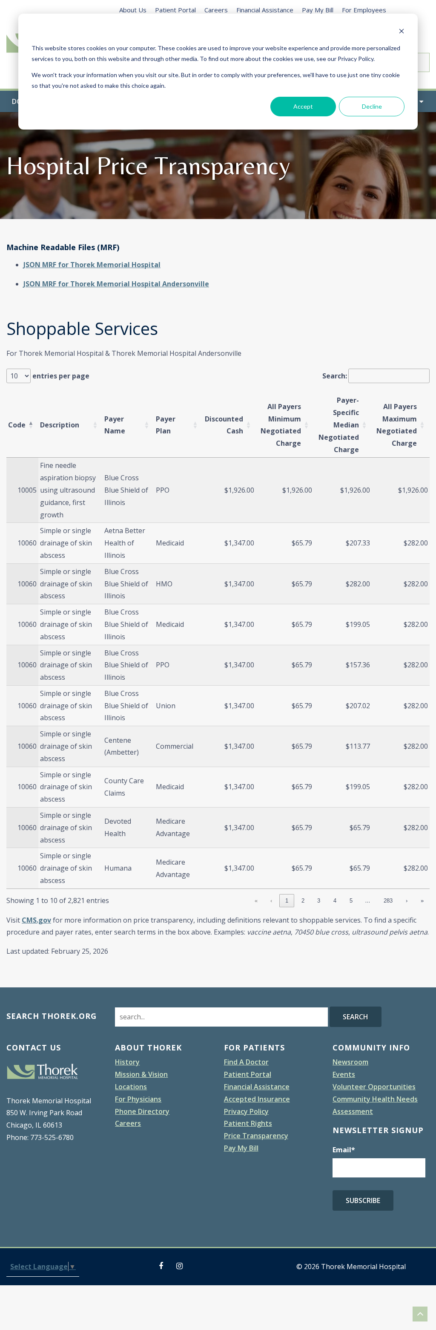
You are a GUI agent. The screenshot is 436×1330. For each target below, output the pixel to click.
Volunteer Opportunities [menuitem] (374, 1086)
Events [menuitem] (344, 1074)
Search (355, 1016)
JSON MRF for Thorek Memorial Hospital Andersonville (116, 284)
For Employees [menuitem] (364, 10)
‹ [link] (271, 900)
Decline (372, 106)
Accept (303, 106)
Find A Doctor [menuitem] (246, 1062)
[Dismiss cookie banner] (401, 32)
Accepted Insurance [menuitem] (257, 1099)
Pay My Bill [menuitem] (317, 10)
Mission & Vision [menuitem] (141, 1074)
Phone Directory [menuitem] (142, 1111)
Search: (334, 376)
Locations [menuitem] (131, 1086)
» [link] (422, 900)
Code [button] (17, 425)
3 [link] (318, 900)
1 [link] (286, 900)
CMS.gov (36, 920)
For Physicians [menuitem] (138, 1099)
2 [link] (302, 900)
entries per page (60, 376)
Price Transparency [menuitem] (256, 1135)
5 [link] (351, 900)
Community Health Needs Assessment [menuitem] (375, 1105)
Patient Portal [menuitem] (175, 10)
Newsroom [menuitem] (350, 1062)
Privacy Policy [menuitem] (246, 1111)
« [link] (256, 900)
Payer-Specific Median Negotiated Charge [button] (338, 424)
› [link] (406, 900)
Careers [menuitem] (216, 10)
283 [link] (388, 900)
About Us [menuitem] (132, 10)
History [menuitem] (127, 1062)
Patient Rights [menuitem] (248, 1123)
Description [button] (59, 425)
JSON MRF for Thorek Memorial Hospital (92, 264)
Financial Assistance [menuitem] (264, 10)
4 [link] (334, 900)
